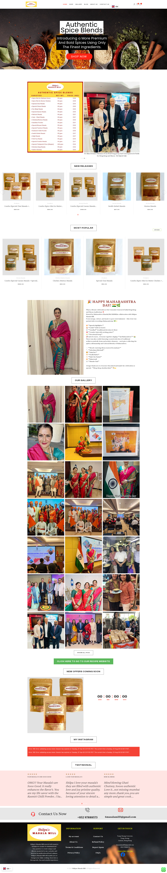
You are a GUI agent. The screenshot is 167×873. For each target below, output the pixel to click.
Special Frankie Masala (146, 281)
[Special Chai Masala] (21, 257)
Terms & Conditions (74, 847)
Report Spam (98, 847)
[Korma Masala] (17, 187)
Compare (26, 214)
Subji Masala (50, 206)
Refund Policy (98, 842)
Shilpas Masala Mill (79, 868)
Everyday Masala (104, 278)
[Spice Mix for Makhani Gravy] (117, 187)
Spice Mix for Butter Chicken (150, 206)
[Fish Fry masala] (83, 187)
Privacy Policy (74, 853)
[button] (29, 119)
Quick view (23, 214)
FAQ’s (98, 853)
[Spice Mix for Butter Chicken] (150, 187)
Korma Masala (16, 203)
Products (50, 203)
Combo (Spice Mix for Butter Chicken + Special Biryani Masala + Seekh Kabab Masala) (62, 281)
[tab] (157, 230)
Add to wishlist (20, 214)
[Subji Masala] (50, 187)
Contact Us (98, 836)
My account (74, 836)
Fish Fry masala (83, 206)
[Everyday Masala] (104, 257)
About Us (73, 842)
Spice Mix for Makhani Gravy (117, 206)
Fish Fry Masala (83, 203)
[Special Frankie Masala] (146, 257)
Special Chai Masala (21, 281)
